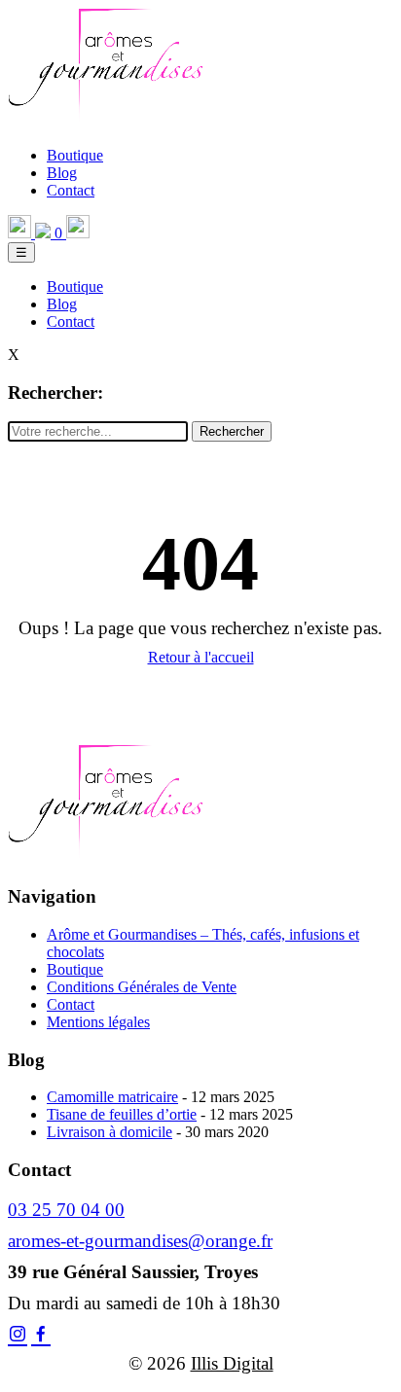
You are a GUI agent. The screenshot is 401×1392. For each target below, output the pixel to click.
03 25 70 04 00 (66, 1209)
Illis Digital (232, 1363)
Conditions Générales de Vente (142, 987)
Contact (70, 190)
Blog (62, 172)
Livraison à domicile (109, 1132)
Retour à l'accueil (201, 657)
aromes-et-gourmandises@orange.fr (140, 1241)
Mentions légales (98, 1022)
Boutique (75, 155)
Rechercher (232, 431)
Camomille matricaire (112, 1097)
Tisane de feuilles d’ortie (122, 1114)
